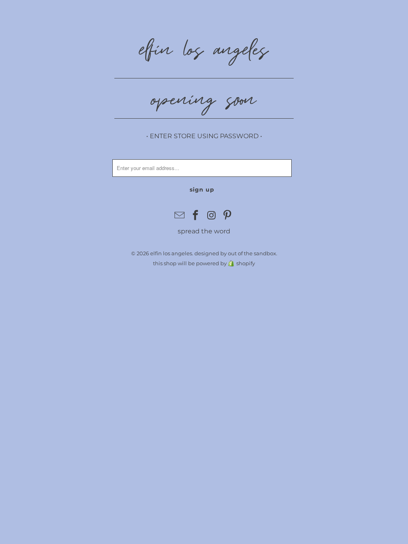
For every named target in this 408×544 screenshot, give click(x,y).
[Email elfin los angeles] (180, 216)
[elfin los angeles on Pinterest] (227, 216)
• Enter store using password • (204, 136)
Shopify (245, 263)
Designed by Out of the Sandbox (235, 253)
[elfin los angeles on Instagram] (211, 216)
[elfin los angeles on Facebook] (195, 216)
